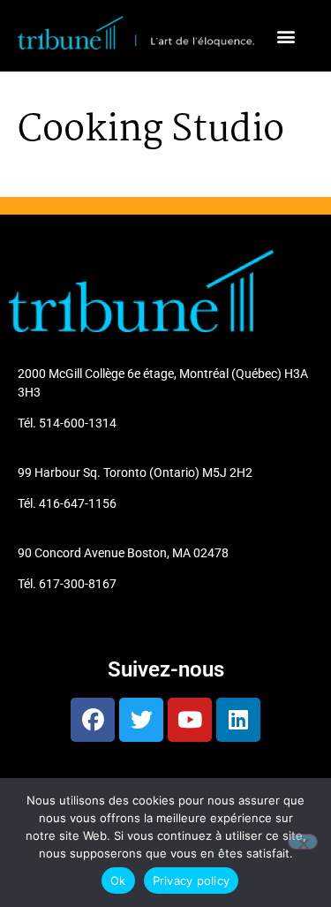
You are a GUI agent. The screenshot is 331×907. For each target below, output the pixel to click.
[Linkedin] (238, 720)
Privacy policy (191, 880)
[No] (303, 842)
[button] (285, 35)
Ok (118, 880)
